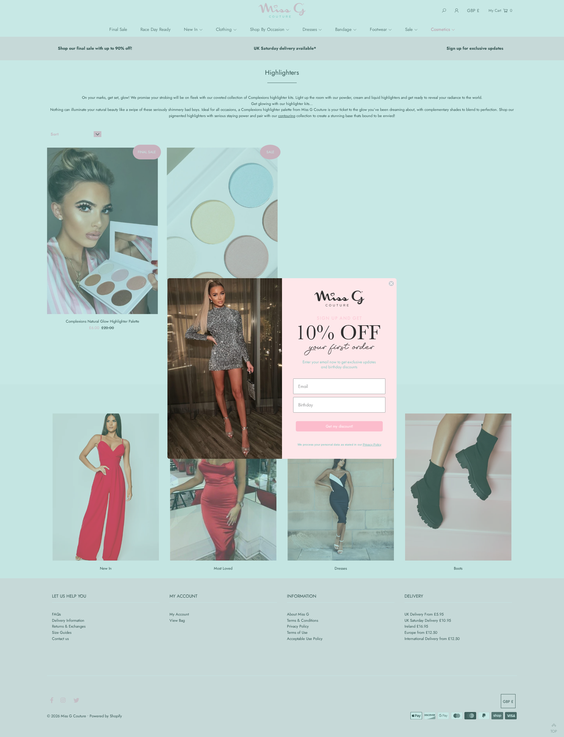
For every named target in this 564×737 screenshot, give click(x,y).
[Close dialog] (391, 283)
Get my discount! (339, 426)
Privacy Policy (372, 444)
